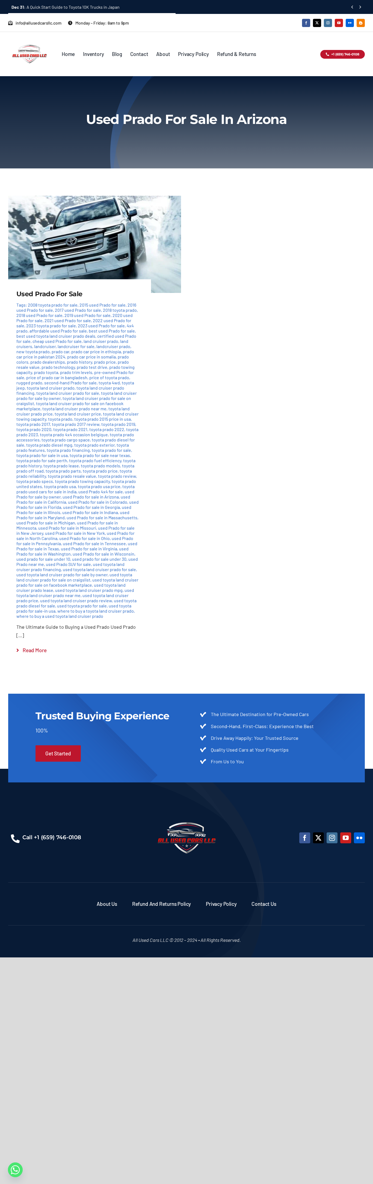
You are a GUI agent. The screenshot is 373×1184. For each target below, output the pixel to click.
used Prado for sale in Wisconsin (103, 553)
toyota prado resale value (72, 476)
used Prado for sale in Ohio (84, 538)
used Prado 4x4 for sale (100, 491)
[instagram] (328, 23)
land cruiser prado (101, 341)
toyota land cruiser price (78, 413)
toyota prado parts (63, 470)
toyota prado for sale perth (41, 460)
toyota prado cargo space (66, 439)
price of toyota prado (109, 377)
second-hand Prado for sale (70, 382)
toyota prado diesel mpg (49, 444)
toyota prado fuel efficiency (95, 460)
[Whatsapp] (15, 1169)
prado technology (58, 367)
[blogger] (361, 23)
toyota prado (60, 419)
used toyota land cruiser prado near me (75, 592)
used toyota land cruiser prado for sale (99, 569)
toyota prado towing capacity (82, 481)
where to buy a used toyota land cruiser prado (59, 616)
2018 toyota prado (120, 310)
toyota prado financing (68, 450)
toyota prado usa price (99, 486)
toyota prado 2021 (70, 429)
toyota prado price (100, 470)
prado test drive (92, 367)
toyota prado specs (34, 481)
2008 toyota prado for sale (53, 304)
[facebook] (306, 23)
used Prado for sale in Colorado (97, 502)
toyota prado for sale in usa (42, 455)
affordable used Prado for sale (58, 330)
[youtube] (339, 23)
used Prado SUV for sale (68, 564)
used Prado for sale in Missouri (67, 527)
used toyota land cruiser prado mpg (89, 590)
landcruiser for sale (76, 346)
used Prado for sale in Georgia (91, 507)
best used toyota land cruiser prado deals (55, 336)
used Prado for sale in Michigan (45, 522)
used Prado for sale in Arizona (91, 496)
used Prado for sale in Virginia (89, 548)
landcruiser (45, 346)
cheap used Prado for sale (57, 341)
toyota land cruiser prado (51, 387)
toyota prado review (117, 476)
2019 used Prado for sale (87, 315)
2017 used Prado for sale (78, 310)
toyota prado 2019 (118, 424)
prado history (79, 361)
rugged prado (29, 382)
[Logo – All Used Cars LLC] (29, 40)
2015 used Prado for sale (102, 304)
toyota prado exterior (94, 444)
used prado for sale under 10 (43, 559)
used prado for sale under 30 (99, 559)
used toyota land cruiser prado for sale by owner (62, 574)
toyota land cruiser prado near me (74, 408)
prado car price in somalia (91, 356)
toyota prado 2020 (33, 429)
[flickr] (350, 23)
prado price (105, 361)
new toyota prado (33, 351)
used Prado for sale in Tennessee (94, 543)
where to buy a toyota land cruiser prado (95, 610)
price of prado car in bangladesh (56, 377)
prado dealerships (47, 361)
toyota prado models (100, 465)
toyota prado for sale (111, 450)
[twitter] (317, 23)
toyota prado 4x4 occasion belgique (74, 434)
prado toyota (46, 372)
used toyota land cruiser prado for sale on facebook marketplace (77, 582)
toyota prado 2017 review (75, 424)
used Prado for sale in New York (75, 533)
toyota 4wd (109, 382)
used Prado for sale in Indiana (90, 512)
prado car (60, 351)
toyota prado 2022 (106, 429)
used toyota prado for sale (82, 605)
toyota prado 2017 (33, 424)
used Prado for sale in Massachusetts (102, 517)
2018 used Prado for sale (39, 315)
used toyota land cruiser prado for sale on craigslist (74, 577)
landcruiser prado (113, 346)
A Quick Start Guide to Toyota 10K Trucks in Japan (65, 7)
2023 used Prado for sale (101, 325)
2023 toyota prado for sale (51, 325)
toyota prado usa (60, 486)
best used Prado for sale (112, 330)
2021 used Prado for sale (68, 320)
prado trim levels (76, 372)
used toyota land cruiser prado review (76, 600)
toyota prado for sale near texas (100, 455)
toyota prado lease (61, 465)
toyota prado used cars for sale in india (75, 489)
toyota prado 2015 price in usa (102, 419)
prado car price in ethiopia (96, 351)
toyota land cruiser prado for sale (67, 393)
